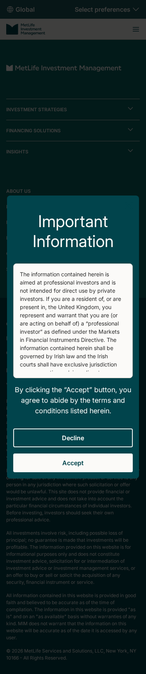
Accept (73, 463)
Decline (73, 438)
